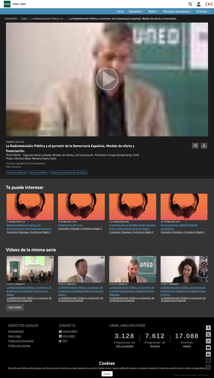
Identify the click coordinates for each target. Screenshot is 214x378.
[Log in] (198, 4)
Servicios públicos (38, 172)
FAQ (64, 341)
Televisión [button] (135, 11)
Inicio (120, 11)
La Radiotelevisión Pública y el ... (48, 18)
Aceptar (107, 373)
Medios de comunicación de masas (68, 172)
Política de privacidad (21, 341)
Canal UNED (70, 331)
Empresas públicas (16, 172)
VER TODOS (15, 307)
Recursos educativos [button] (176, 11)
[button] (207, 212)
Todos (24, 18)
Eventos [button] (201, 11)
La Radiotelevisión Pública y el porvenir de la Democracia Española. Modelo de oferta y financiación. (123, 18)
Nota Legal (14, 336)
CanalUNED (11, 18)
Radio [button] (153, 11)
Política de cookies (19, 346)
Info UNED (69, 336)
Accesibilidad (16, 331)
